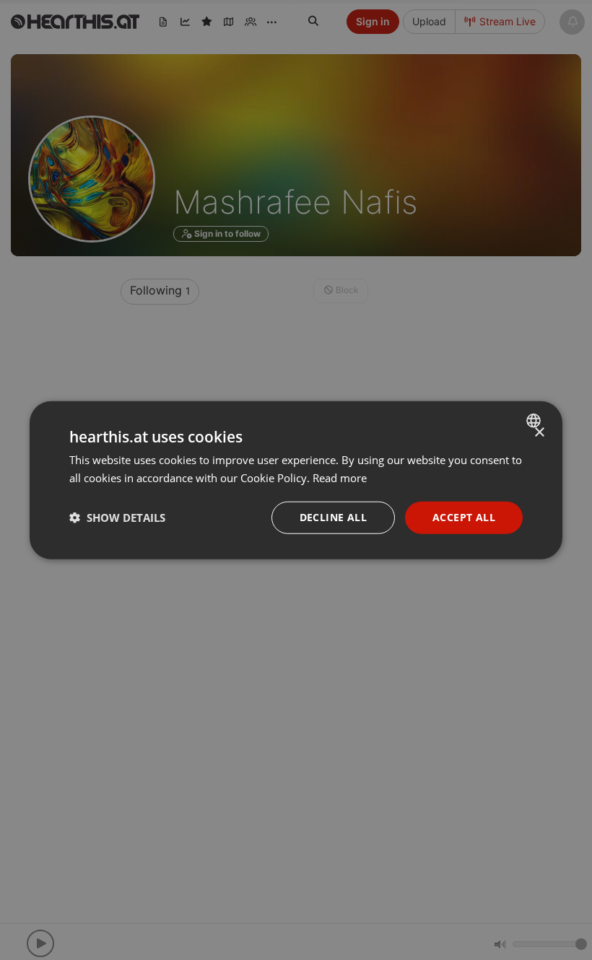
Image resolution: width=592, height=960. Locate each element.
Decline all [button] (333, 517)
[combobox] (535, 421)
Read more (340, 478)
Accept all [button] (463, 517)
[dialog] (296, 480)
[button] (117, 517)
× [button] (539, 432)
